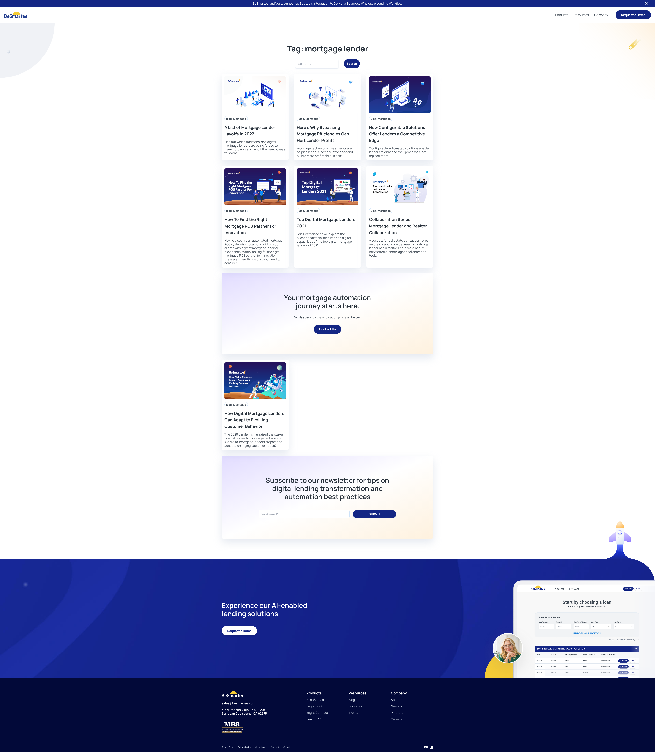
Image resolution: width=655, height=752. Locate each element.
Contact (275, 747)
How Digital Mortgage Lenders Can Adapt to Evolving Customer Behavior (254, 419)
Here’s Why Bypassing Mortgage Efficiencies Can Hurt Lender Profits (323, 133)
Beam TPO (313, 719)
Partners (397, 713)
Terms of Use (228, 747)
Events (353, 713)
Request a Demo (633, 15)
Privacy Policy (244, 747)
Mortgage (239, 119)
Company (601, 15)
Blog (229, 119)
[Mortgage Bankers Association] (264, 727)
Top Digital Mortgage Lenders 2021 (326, 223)
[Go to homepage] (15, 15)
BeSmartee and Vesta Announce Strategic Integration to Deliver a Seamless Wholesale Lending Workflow (327, 3)
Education (356, 706)
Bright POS (314, 706)
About (395, 700)
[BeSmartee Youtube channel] (426, 747)
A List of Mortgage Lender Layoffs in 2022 (249, 130)
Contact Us (327, 329)
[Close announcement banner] (646, 3)
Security (287, 747)
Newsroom (398, 706)
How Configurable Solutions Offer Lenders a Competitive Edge (397, 133)
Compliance (261, 747)
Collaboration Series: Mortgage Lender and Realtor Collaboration (398, 226)
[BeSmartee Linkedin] (431, 747)
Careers (396, 719)
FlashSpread (315, 700)
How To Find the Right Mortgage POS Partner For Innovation (250, 226)
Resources (581, 15)
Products (561, 15)
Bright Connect (317, 713)
